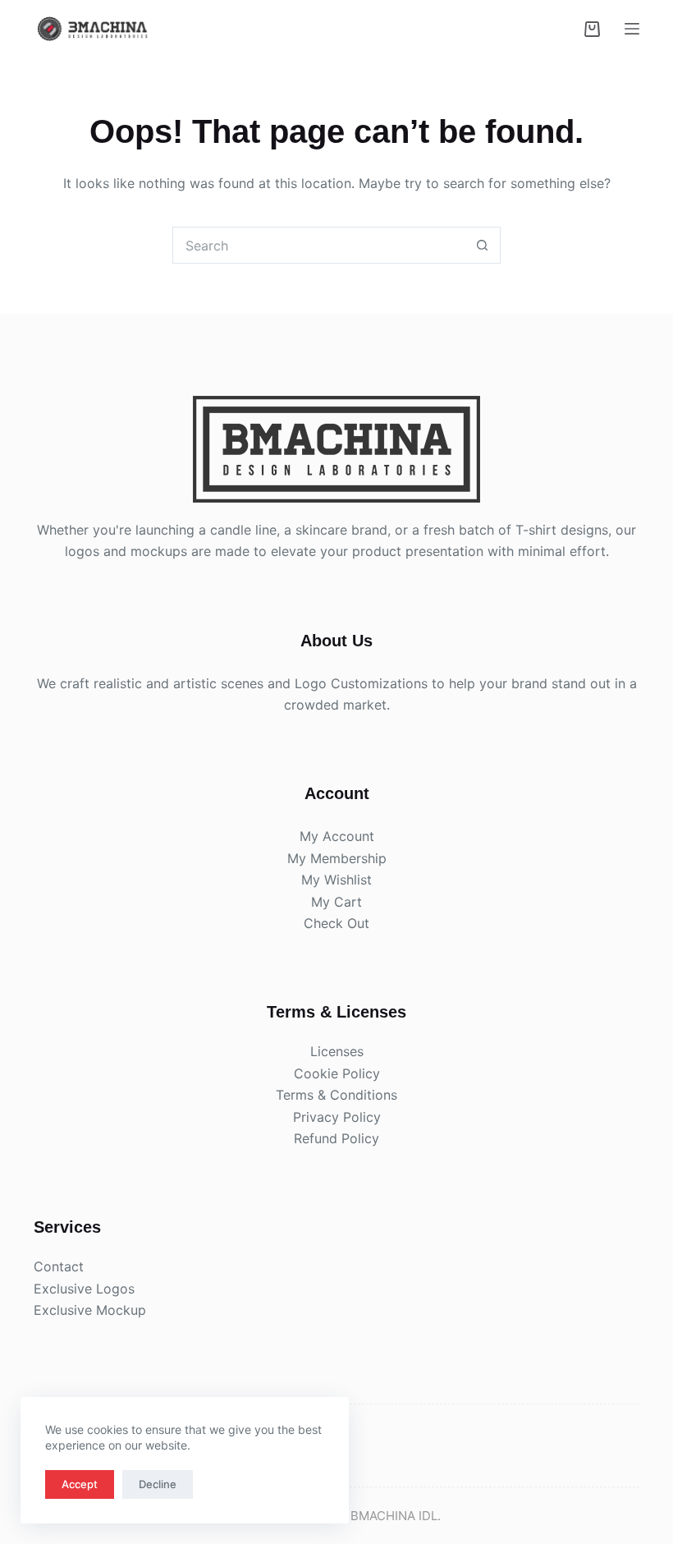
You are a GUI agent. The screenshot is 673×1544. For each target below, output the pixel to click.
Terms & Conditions (336, 1095)
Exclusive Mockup (90, 1310)
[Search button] (482, 245)
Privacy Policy (337, 1117)
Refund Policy (336, 1138)
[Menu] (632, 28)
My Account (337, 836)
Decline (157, 1484)
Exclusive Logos (84, 1288)
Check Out (336, 923)
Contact (59, 1266)
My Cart (336, 902)
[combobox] (319, 245)
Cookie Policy (337, 1073)
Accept (80, 1484)
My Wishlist (336, 879)
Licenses (337, 1051)
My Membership (337, 858)
